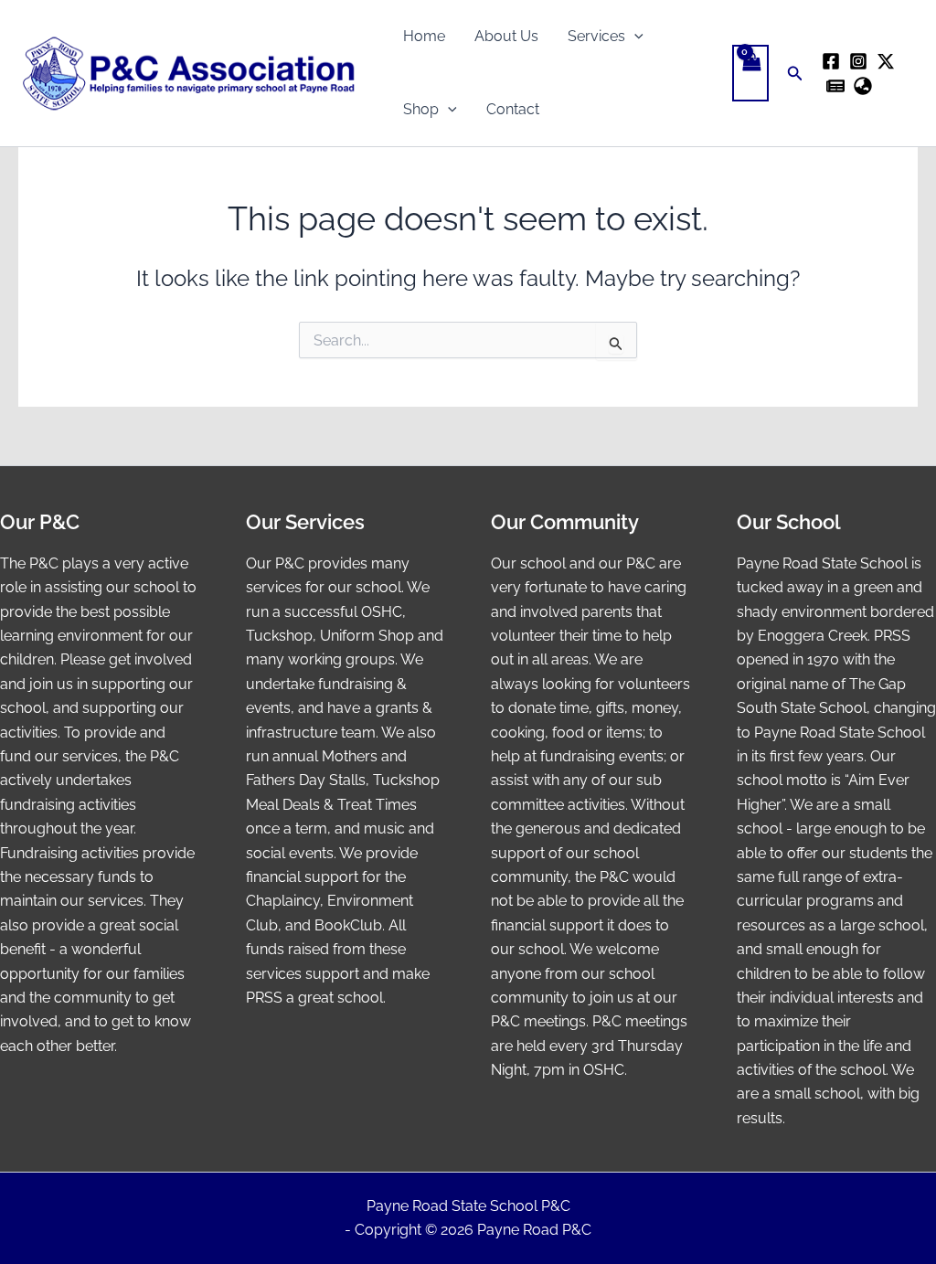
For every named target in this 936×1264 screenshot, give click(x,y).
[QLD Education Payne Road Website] (863, 86)
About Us (506, 36)
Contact (512, 109)
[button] (634, 36)
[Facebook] (831, 61)
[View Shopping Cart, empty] (750, 73)
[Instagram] (858, 61)
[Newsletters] (835, 86)
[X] (886, 61)
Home (424, 36)
